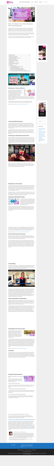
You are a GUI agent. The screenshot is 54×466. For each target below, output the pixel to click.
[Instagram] (13, 445)
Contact (22, 446)
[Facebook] (11, 445)
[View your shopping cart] (46, 2)
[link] (9, 74)
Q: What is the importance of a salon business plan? (17, 66)
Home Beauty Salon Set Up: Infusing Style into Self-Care (21, 104)
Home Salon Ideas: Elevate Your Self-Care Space (20, 348)
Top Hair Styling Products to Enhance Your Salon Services (42, 129)
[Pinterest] (14, 445)
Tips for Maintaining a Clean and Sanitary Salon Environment (42, 136)
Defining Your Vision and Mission (13, 56)
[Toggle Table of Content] (29, 55)
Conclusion (11, 64)
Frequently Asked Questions (13, 65)
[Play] (32, 80)
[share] (27, 74)
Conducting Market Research (13, 57)
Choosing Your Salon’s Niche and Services (14, 58)
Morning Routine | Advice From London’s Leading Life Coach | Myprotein (19, 74)
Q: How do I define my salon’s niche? (15, 67)
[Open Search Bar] (44, 2)
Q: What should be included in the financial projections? (17, 68)
